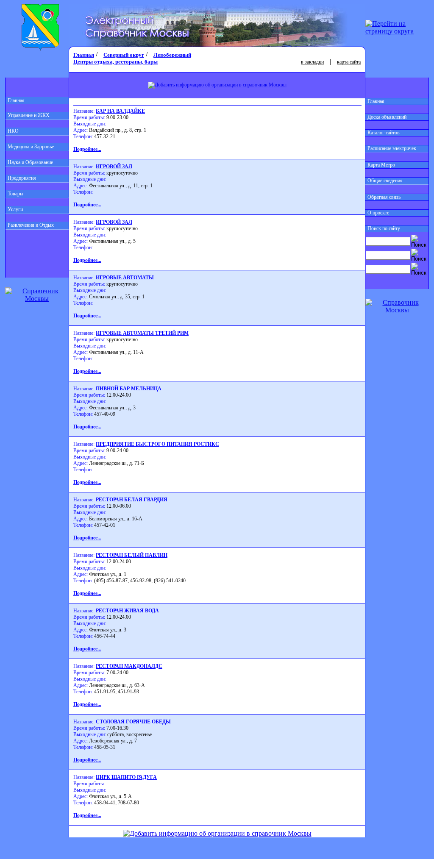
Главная (16, 100)
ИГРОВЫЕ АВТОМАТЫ (125, 278)
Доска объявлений (386, 117)
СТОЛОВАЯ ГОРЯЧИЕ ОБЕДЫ (133, 722)
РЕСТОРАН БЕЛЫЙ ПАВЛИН (131, 555)
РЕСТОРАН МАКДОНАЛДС (129, 666)
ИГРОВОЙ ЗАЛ (114, 167)
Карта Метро (381, 165)
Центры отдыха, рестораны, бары (115, 61)
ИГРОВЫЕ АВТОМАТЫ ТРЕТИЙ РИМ (142, 333)
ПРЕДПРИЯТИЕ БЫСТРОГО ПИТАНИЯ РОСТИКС (157, 444)
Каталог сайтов (383, 133)
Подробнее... (87, 149)
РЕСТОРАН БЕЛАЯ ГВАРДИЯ (131, 500)
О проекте (378, 213)
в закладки (312, 62)
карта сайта (349, 62)
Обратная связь (384, 197)
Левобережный (172, 55)
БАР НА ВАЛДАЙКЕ (120, 111)
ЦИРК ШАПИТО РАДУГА (126, 777)
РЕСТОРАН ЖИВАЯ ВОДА (127, 611)
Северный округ (123, 55)
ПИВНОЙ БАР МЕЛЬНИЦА (128, 389)
